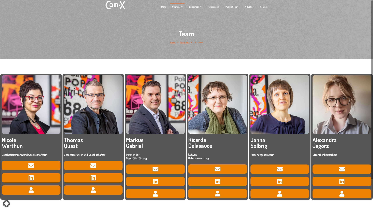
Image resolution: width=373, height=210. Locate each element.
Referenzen (213, 6)
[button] (6, 203)
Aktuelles (249, 6)
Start (163, 6)
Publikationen (231, 6)
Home (173, 42)
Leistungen (194, 6)
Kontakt (263, 6)
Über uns (176, 6)
